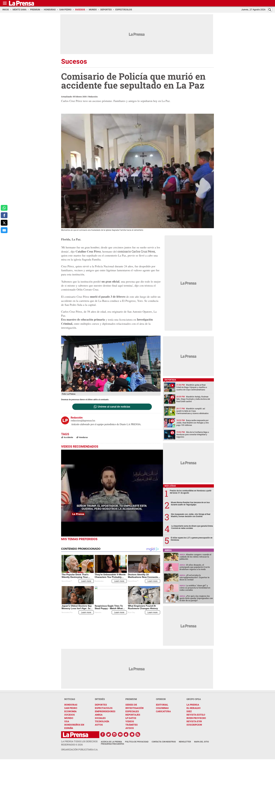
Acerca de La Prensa (111, 742)
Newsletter (185, 742)
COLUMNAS (162, 707)
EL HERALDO (194, 707)
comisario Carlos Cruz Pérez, (136, 251)
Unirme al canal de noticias (114, 406)
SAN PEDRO (70, 707)
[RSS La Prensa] (138, 734)
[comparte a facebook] (4, 215)
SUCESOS (69, 714)
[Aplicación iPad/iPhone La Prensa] (126, 734)
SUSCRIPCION (194, 724)
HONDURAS (70, 704)
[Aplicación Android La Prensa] (132, 734)
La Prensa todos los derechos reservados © (79, 743)
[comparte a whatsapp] (4, 208)
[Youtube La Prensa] (120, 734)
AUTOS (99, 724)
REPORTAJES (132, 714)
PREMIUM (131, 699)
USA (66, 721)
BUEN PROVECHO (196, 717)
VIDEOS (129, 721)
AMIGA (98, 714)
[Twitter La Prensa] (108, 734)
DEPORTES (101, 704)
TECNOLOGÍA (102, 721)
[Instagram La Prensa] (114, 734)
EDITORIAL (162, 704)
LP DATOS (130, 717)
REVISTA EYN (194, 721)
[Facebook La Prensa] (102, 734)
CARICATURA (163, 711)
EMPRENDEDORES (105, 711)
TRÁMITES (131, 724)
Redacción (93, 96)
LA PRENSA (193, 704)
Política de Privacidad (136, 742)
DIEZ (189, 711)
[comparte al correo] (4, 230)
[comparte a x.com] (4, 223)
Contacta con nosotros (164, 742)
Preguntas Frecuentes (112, 744)
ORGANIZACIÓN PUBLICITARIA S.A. (79, 749)
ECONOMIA (70, 711)
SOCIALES (100, 717)
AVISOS (129, 728)
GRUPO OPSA (194, 699)
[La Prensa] (75, 734)
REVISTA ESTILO (196, 714)
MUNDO (68, 717)
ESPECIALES (132, 711)
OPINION (161, 699)
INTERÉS (100, 699)
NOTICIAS (69, 699)
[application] (112, 493)
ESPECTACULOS (104, 707)
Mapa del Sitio (201, 742)
